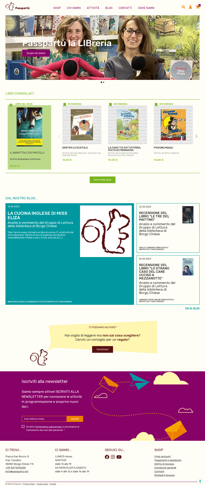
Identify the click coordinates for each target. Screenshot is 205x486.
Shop (57, 8)
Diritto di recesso (164, 464)
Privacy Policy (29, 484)
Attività (93, 8)
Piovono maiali (163, 147)
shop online (155, 300)
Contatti (125, 8)
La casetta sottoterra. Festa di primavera (124, 149)
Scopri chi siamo (36, 53)
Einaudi (68, 302)
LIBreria (32, 302)
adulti (23, 302)
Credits (53, 484)
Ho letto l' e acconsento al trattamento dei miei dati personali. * (52, 428)
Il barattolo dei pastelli (27, 152)
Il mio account (162, 456)
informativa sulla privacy (49, 426)
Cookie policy (42, 484)
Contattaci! (102, 349)
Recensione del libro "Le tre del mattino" (154, 216)
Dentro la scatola (75, 147)
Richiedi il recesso (164, 475)
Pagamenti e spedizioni (167, 460)
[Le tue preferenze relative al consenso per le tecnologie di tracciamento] (200, 481)
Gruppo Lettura (55, 302)
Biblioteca (13, 302)
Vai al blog (192, 308)
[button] (196, 136)
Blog (109, 8)
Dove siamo (146, 8)
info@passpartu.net (16, 471)
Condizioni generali (165, 467)
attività (41, 302)
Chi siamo (74, 8)
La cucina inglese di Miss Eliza (37, 215)
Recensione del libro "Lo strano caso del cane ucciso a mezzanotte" (154, 271)
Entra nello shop (102, 179)
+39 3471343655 (15, 467)
